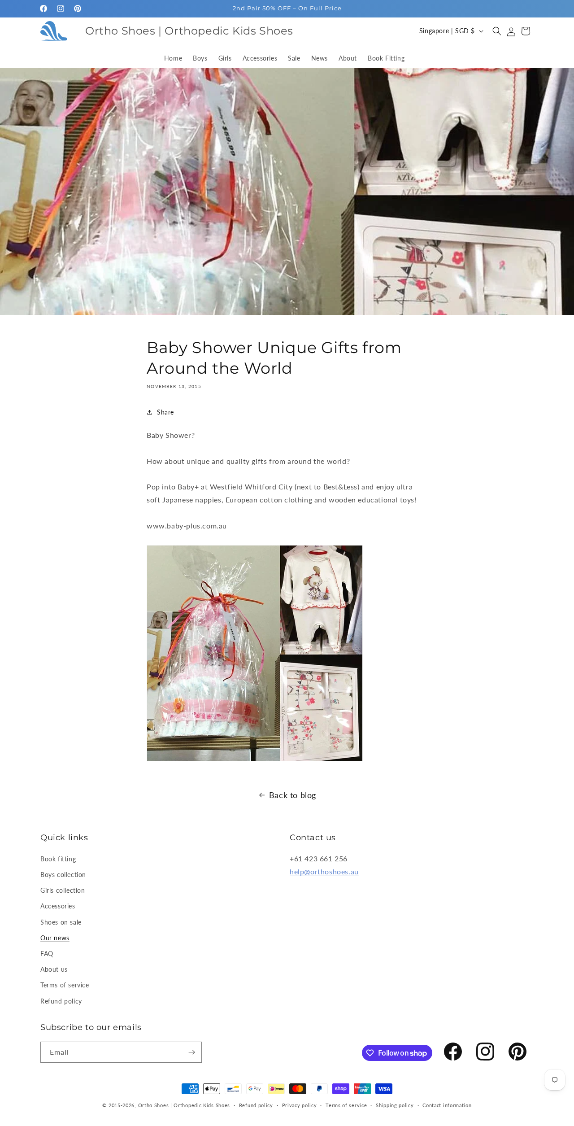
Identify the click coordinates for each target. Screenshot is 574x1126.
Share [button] (165, 412)
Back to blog (292, 795)
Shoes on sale (61, 922)
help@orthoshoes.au (324, 871)
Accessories (57, 906)
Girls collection (62, 890)
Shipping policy (395, 1105)
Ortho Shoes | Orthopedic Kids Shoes (184, 1105)
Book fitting (58, 859)
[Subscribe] (191, 1052)
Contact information (446, 1105)
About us (54, 969)
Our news (55, 938)
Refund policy (61, 1001)
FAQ (46, 953)
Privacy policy (299, 1105)
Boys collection (63, 874)
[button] (497, 31)
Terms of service (64, 985)
